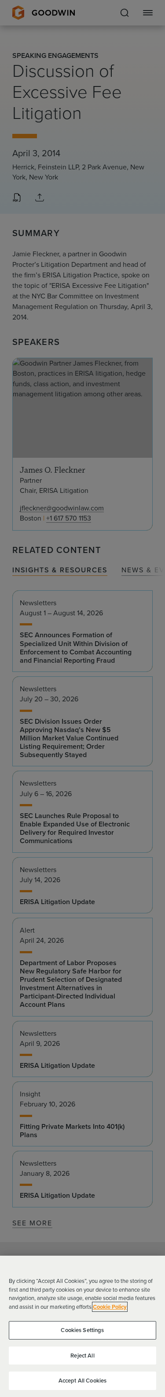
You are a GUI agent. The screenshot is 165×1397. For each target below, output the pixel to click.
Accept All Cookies (82, 1380)
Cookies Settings (82, 1330)
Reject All (82, 1355)
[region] (82, 1326)
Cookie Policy (110, 1307)
